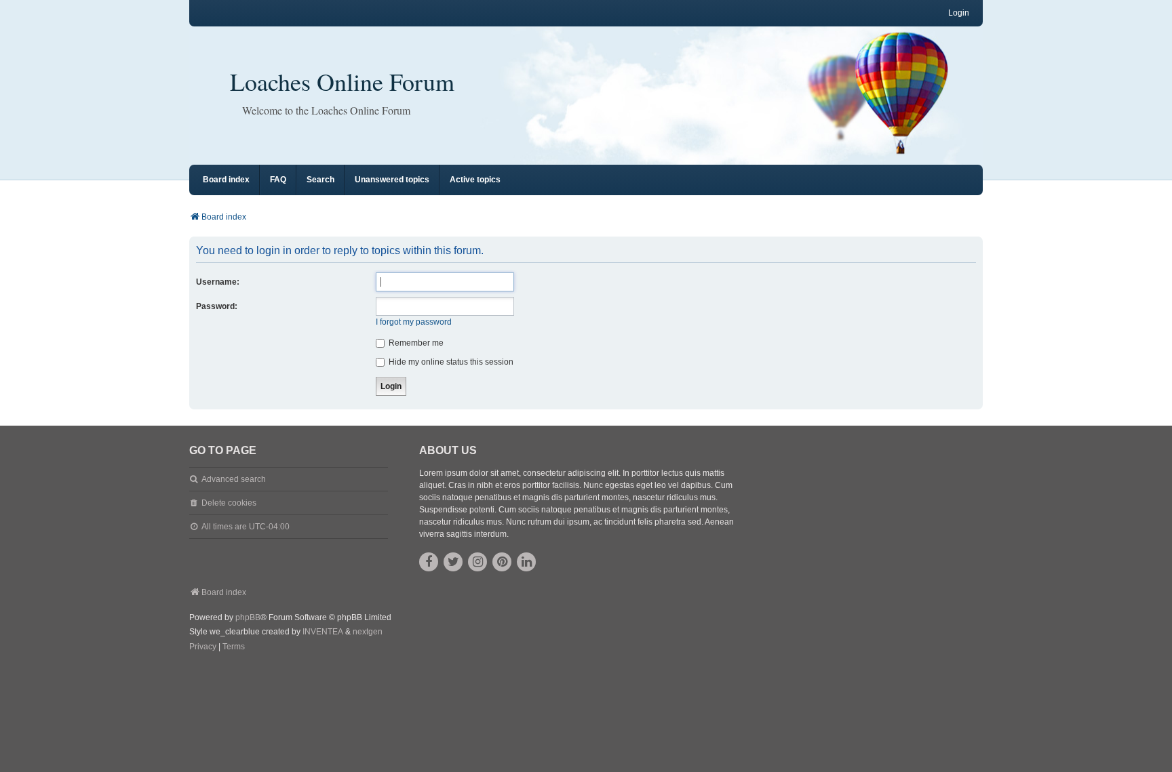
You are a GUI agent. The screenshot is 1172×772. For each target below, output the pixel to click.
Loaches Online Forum (342, 81)
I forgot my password (414, 322)
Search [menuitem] (320, 179)
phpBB (247, 617)
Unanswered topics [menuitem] (392, 179)
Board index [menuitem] (226, 179)
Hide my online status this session (450, 362)
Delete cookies (228, 503)
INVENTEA (322, 631)
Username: (217, 282)
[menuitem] (202, 647)
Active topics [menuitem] (475, 179)
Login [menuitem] (958, 13)
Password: (216, 306)
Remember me (415, 343)
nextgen (368, 631)
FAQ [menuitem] (278, 179)
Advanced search (233, 479)
